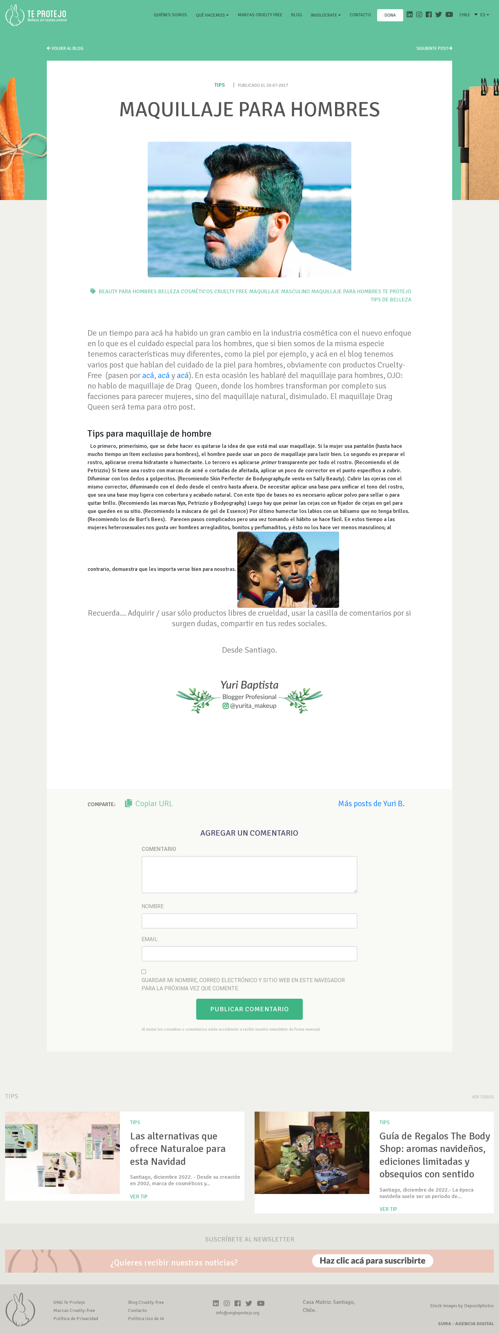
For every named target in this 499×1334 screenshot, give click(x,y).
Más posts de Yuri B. (371, 803)
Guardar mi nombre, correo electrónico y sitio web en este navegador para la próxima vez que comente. (243, 984)
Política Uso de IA (146, 1318)
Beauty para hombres (128, 291)
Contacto (360, 15)
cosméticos (197, 291)
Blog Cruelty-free (146, 1302)
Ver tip (139, 1196)
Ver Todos (483, 1097)
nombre (153, 906)
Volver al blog (67, 48)
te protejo (397, 291)
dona (390, 15)
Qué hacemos (211, 15)
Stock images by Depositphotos (462, 1306)
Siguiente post (432, 48)
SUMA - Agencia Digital (466, 1324)
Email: (150, 939)
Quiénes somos (172, 15)
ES (483, 15)
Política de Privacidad (75, 1318)
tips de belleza (391, 299)
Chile (464, 15)
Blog (296, 15)
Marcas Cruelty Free (260, 15)
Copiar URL (153, 803)
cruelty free (231, 291)
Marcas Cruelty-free (74, 1310)
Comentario (159, 849)
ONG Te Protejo (69, 1302)
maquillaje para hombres (346, 291)
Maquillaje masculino (279, 291)
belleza (169, 291)
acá (148, 375)
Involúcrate (324, 15)
